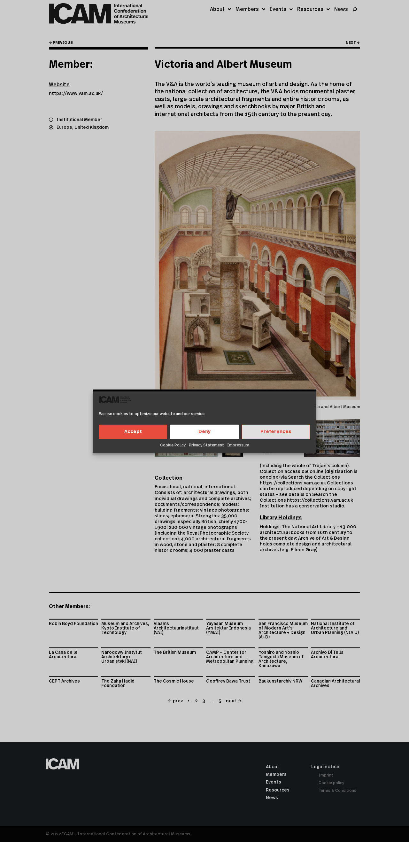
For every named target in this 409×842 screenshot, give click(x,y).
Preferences (275, 431)
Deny (204, 431)
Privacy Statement (206, 445)
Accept (133, 431)
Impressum (238, 445)
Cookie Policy (173, 445)
